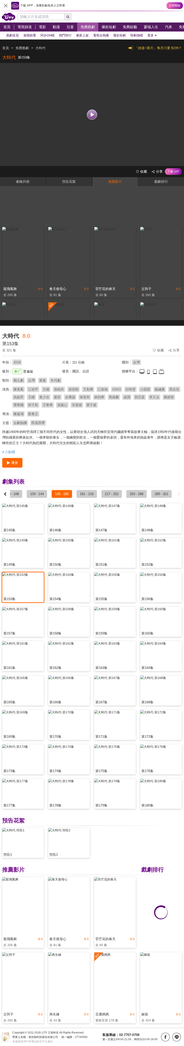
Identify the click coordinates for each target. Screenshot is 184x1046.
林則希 (99, 397)
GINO (116, 389)
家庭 (42, 380)
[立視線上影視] (8, 17)
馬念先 (174, 389)
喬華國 (18, 405)
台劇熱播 (20, 423)
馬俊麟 (114, 397)
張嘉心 (62, 405)
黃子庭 (91, 405)
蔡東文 (33, 414)
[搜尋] (68, 16)
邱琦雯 (130, 389)
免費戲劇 (22, 48)
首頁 (5, 48)
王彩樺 (88, 389)
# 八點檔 (8, 452)
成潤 (126, 397)
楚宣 (57, 397)
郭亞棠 (140, 397)
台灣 (136, 362)
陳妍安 (169, 397)
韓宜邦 (85, 397)
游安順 (73, 389)
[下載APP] (173, 171)
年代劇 (55, 380)
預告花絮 (69, 181)
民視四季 (38, 423)
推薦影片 (115, 181)
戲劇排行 (161, 181)
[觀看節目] (92, 114)
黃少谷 (44, 397)
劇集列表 (23, 181)
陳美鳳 (18, 389)
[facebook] (165, 1037)
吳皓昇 (18, 397)
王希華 (48, 405)
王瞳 (46, 389)
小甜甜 (145, 389)
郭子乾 (33, 405)
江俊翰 (103, 389)
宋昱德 (77, 405)
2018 (17, 362)
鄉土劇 (18, 380)
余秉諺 (70, 397)
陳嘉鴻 (18, 414)
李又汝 (154, 397)
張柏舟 (59, 389)
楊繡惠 (160, 389)
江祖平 (33, 389)
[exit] (5, 5)
